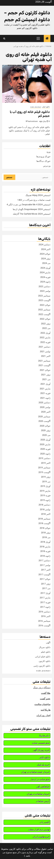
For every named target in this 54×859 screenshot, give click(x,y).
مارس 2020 (45, 444)
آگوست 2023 (44, 300)
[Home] (47, 39)
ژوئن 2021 (45, 374)
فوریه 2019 (45, 495)
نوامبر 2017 (45, 565)
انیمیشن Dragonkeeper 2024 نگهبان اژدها (31, 209)
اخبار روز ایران (43, 715)
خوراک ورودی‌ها (43, 156)
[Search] (4, 38)
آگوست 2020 (44, 421)
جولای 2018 (45, 528)
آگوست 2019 (44, 472)
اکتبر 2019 (45, 463)
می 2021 (46, 379)
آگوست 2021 (44, 365)
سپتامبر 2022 (44, 309)
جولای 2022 (45, 319)
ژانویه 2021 (45, 398)
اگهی (48, 642)
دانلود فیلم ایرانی (42, 656)
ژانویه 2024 (45, 281)
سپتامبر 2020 (44, 416)
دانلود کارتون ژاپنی (41, 666)
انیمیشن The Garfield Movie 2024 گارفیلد (31, 214)
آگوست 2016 (44, 625)
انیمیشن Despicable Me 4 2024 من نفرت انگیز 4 (28, 204)
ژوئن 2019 (45, 477)
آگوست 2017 (44, 574)
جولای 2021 (45, 370)
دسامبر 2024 (44, 244)
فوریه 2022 (45, 342)
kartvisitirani (33, 121)
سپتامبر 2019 (44, 467)
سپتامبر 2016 (44, 621)
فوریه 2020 (45, 449)
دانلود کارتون (44, 661)
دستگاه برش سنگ (41, 687)
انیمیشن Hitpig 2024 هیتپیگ (37, 195)
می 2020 (46, 435)
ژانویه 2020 (45, 453)
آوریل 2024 (45, 268)
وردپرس (46, 166)
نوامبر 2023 (45, 291)
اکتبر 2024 (45, 249)
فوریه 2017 (45, 602)
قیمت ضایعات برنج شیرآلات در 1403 (33, 200)
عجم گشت (45, 698)
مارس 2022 (45, 337)
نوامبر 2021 (45, 351)
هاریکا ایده (45, 709)
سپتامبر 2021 (44, 361)
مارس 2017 (45, 597)
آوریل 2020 (45, 439)
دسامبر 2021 (44, 347)
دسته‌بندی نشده (35, 107)
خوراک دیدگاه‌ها (43, 161)
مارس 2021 (45, 388)
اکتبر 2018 (45, 514)
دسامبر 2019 (44, 458)
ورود (48, 152)
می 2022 (46, 328)
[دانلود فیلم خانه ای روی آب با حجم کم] (27, 84)
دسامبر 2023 (44, 286)
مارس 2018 (45, 546)
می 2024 (46, 263)
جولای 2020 (45, 426)
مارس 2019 (45, 491)
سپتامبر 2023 (44, 295)
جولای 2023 (45, 305)
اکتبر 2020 (45, 412)
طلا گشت (45, 693)
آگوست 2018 (44, 523)
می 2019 (46, 481)
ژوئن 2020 (45, 430)
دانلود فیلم (46, 107)
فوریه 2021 (45, 393)
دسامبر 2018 (44, 504)
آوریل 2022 (45, 333)
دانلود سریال (44, 647)
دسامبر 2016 (44, 611)
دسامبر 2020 (44, 402)
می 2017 (46, 588)
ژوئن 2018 (45, 532)
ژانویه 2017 (45, 607)
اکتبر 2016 (45, 616)
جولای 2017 (45, 579)
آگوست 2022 (44, 314)
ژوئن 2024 (45, 258)
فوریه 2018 (45, 551)
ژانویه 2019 (45, 500)
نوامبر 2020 (45, 407)
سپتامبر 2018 (44, 518)
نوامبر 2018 (45, 509)
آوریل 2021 (45, 384)
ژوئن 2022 (45, 323)
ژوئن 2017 (45, 584)
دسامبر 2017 (44, 560)
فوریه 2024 (45, 277)
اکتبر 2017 (45, 570)
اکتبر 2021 (45, 356)
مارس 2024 (45, 272)
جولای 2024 (45, 254)
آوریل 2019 (45, 486)
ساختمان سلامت (42, 704)
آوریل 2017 (45, 593)
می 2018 (46, 537)
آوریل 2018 (45, 542)
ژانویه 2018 (45, 556)
